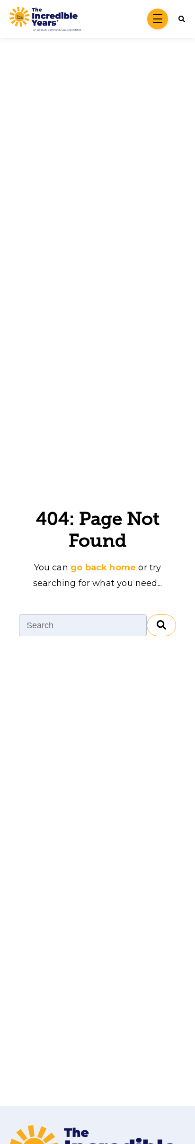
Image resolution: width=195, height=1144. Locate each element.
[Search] (161, 625)
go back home (103, 567)
